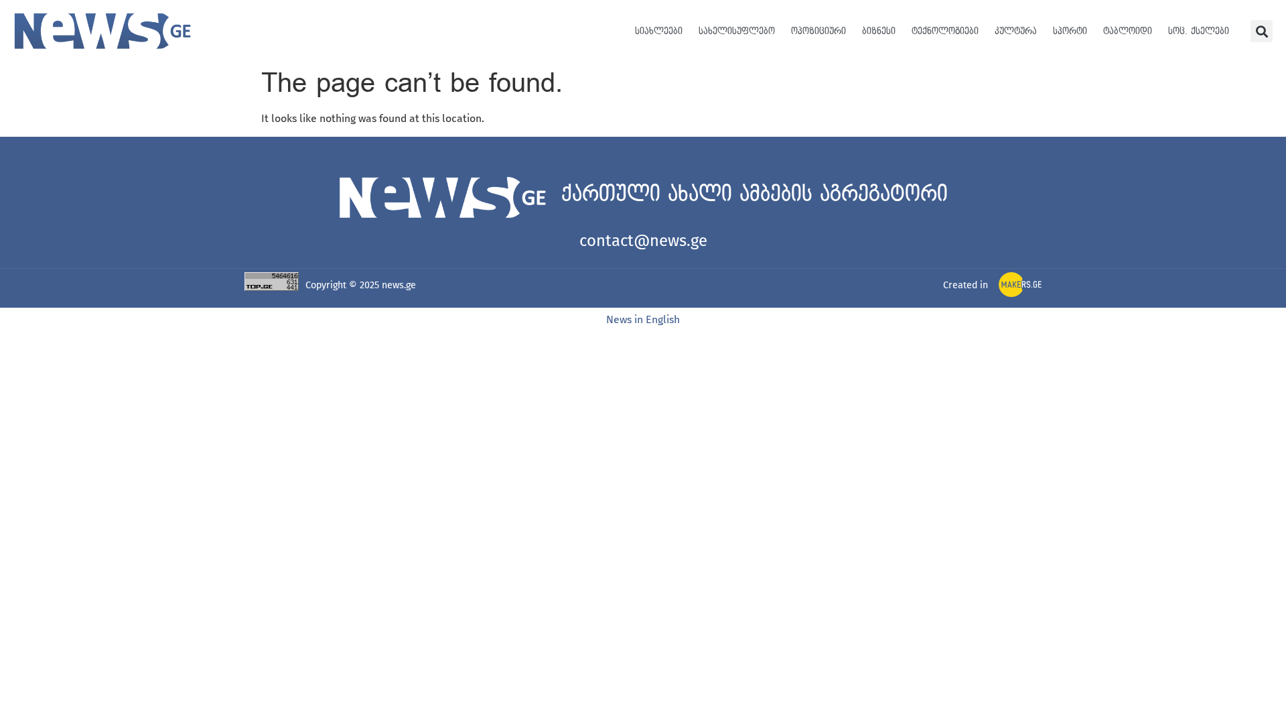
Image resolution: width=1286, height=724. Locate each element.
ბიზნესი (879, 31)
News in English (643, 319)
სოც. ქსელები (1198, 31)
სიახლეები (659, 31)
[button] (1262, 31)
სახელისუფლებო (737, 31)
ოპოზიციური (818, 31)
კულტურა (1016, 31)
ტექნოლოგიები (945, 31)
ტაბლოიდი (1127, 31)
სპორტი (1070, 31)
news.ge (399, 285)
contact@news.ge (643, 240)
